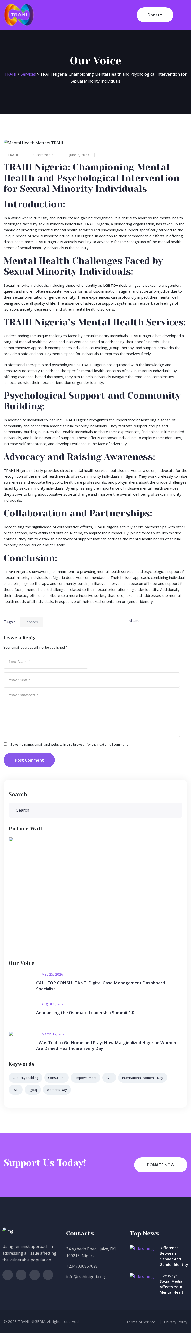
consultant (56, 1077)
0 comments (43, 154)
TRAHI (13, 154)
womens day (57, 1089)
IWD (16, 1089)
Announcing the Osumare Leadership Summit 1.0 (85, 1012)
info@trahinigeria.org (86, 1276)
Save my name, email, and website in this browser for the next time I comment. (69, 744)
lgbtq (33, 1089)
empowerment (85, 1077)
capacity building (25, 1077)
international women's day (142, 1077)
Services (31, 622)
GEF (109, 1077)
